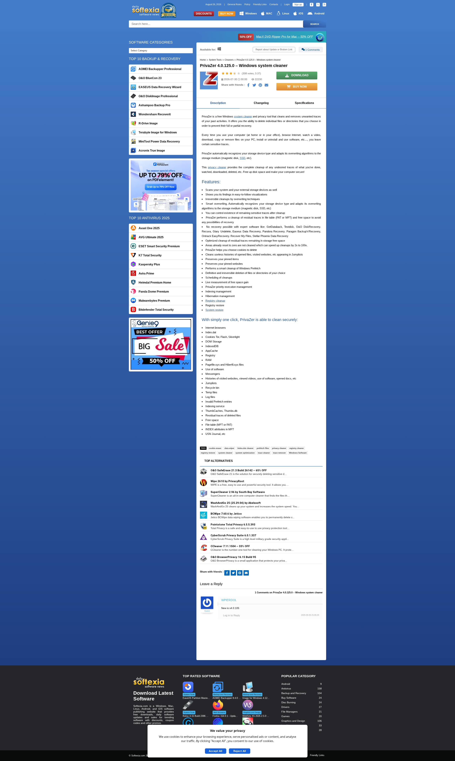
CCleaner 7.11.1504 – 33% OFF (230, 546)
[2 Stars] (227, 73)
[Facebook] (311, 4)
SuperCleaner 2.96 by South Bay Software (238, 492)
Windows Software (298, 453)
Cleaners (229, 60)
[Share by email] (266, 86)
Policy (247, 4)
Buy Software (288, 697)
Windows (251, 13)
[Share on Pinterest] (260, 86)
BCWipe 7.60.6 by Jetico (226, 513)
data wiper (229, 448)
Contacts (273, 4)
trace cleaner (264, 453)
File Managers (289, 711)
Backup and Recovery (293, 693)
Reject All (239, 751)
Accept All (215, 751)
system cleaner (243, 116)
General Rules (235, 4)
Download (300, 75)
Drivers (285, 707)
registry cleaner (296, 448)
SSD (242, 158)
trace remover (279, 453)
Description (218, 102)
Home (203, 60)
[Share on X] (254, 86)
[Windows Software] (219, 49)
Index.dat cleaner (245, 448)
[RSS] (324, 4)
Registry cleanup (215, 300)
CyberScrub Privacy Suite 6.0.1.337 (233, 535)
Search (314, 24)
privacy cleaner (217, 167)
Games (285, 716)
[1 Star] (223, 73)
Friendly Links (260, 4)
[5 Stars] (238, 73)
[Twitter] (318, 4)
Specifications (304, 102)
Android (319, 13)
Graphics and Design (293, 720)
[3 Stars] (231, 73)
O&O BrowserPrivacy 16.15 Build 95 (233, 557)
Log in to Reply (231, 615)
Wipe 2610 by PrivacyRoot (227, 481)
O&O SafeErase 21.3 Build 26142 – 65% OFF (239, 470)
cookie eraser (215, 448)
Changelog (261, 102)
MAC (269, 13)
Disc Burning (288, 702)
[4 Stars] (235, 73)
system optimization (245, 453)
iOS (301, 13)
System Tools (215, 60)
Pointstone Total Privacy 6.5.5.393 (233, 524)
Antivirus (286, 688)
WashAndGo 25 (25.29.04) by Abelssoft (236, 502)
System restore (214, 309)
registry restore (208, 453)
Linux (285, 13)
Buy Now (226, 13)
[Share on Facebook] (248, 86)
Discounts (204, 13)
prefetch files (263, 448)
